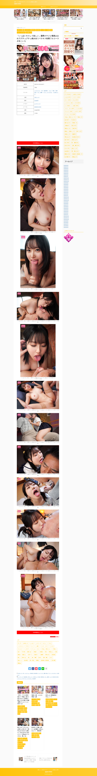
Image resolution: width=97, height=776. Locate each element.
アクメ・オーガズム (47, 92)
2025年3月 (66, 192)
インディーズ (38, 643)
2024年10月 (66, 200)
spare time (17, 3)
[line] (43, 668)
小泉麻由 (41, 651)
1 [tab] (43, 21)
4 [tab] (47, 21)
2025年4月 (66, 190)
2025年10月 (66, 181)
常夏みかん (51, 651)
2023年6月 (66, 225)
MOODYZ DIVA (37, 107)
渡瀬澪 (42, 654)
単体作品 (32, 673)
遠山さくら (20, 660)
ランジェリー (20, 648)
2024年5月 (66, 208)
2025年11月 (66, 179)
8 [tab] (52, 21)
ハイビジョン (37, 90)
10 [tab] (54, 21)
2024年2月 (66, 212)
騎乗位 (37, 660)
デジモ (27, 646)
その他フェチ (25, 643)
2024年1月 (66, 214)
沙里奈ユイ (36, 654)
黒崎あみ (19, 663)
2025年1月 (66, 195)
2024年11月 (66, 198)
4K (42, 90)
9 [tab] (53, 21)
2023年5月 (66, 227)
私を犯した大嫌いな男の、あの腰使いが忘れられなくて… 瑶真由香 (37, 729)
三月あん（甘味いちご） (46, 648)
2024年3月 (66, 211)
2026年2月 (66, 174)
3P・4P (19, 643)
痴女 (54, 90)
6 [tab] (49, 21)
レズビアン (27, 648)
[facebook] (33, 668)
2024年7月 (66, 205)
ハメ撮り (37, 646)
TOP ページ (43, 6)
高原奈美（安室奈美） (45, 660)
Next (82, 14)
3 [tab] (45, 21)
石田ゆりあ (24, 657)
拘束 (56, 651)
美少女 (39, 657)
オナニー (45, 643)
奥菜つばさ (29, 651)
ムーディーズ (37, 103)
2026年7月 (66, 166)
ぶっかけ (32, 643)
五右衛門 (36, 100)
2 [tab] (44, 21)
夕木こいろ (36, 97)
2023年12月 (66, 216)
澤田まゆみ (47, 654)
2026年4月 (66, 171)
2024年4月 (66, 209)
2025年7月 (66, 186)
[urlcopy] (46, 668)
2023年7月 (66, 224)
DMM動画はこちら (38, 143)
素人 (29, 657)
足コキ (51, 657)
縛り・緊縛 (34, 657)
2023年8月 (66, 222)
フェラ (50, 90)
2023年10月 (66, 219)
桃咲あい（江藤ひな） (22, 654)
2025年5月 (66, 189)
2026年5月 (66, 170)
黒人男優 (53, 660)
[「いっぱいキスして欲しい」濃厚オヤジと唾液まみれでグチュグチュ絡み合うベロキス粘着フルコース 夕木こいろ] (39, 668)
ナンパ (32, 646)
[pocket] (36, 668)
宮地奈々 (35, 651)
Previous (15, 14)
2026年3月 (66, 173)
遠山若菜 (26, 660)
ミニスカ (52, 646)
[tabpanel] (20, 14)
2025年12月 (66, 178)
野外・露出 (32, 660)
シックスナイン (21, 646)
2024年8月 (66, 203)
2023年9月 (66, 220)
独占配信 (46, 90)
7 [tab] (50, 21)
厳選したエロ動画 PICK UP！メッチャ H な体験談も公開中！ (48, 769)
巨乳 (46, 651)
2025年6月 (66, 187)
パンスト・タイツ (44, 646)
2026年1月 (66, 176)
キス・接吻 (39, 92)
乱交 (18, 651)
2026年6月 (66, 168)
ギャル (50, 643)
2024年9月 (66, 201)
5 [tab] (48, 21)
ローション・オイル (35, 648)
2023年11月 (66, 217)
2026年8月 (66, 165)
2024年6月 (66, 206)
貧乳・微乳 (45, 657)
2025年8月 (66, 184)
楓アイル (30, 654)
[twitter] (29, 668)
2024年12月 (66, 197)
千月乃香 (23, 651)
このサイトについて (54, 6)
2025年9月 (66, 182)
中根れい (54, 648)
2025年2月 (66, 193)
